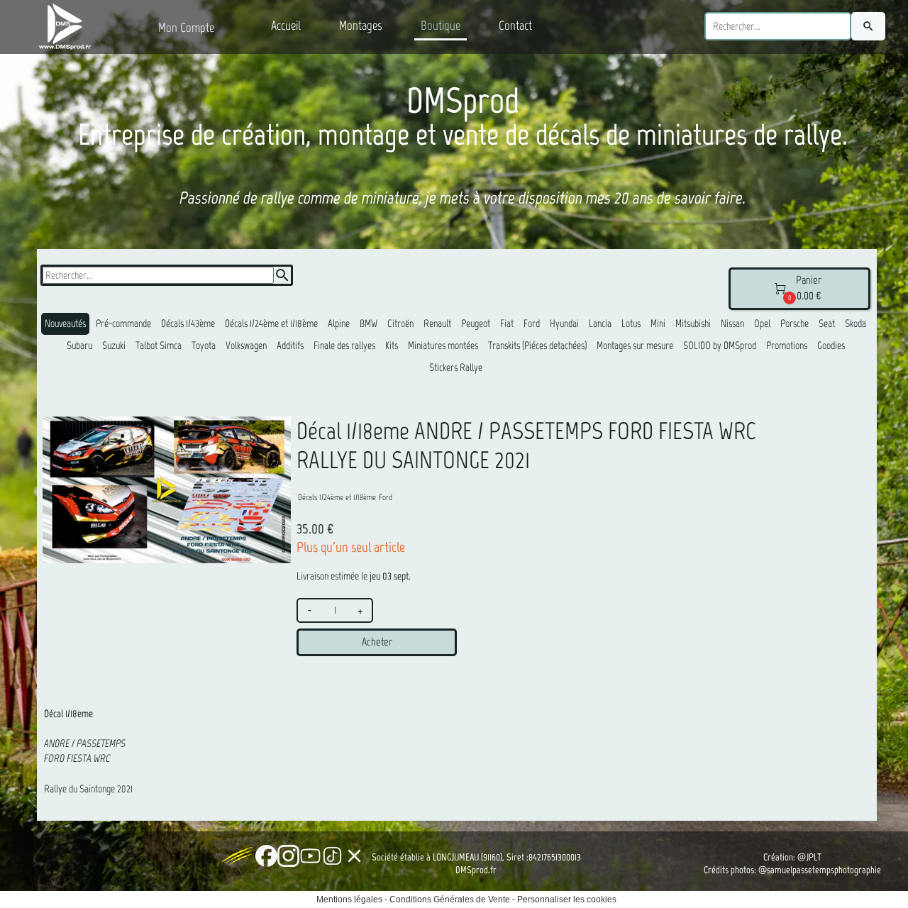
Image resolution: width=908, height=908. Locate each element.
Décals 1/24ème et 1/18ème (271, 323)
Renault (437, 323)
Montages (360, 25)
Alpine (339, 323)
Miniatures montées (443, 345)
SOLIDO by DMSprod (719, 345)
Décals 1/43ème (188, 323)
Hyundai (564, 323)
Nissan (732, 323)
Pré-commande (123, 323)
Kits (391, 345)
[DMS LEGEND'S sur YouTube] (310, 856)
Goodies (831, 345)
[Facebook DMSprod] (266, 856)
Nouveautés (65, 323)
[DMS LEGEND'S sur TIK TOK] (332, 856)
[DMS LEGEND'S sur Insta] (288, 856)
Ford (532, 323)
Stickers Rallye (455, 367)
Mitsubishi (693, 323)
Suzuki (114, 345)
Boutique (440, 25)
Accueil (286, 25)
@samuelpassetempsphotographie (819, 870)
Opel (762, 323)
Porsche (794, 323)
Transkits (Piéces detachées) (537, 345)
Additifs (290, 345)
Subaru (79, 345)
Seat (827, 323)
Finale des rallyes (344, 345)
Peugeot (475, 323)
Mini (657, 323)
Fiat (507, 323)
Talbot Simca (158, 345)
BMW (368, 323)
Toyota (204, 345)
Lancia (600, 323)
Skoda (855, 323)
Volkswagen (246, 345)
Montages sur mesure (635, 345)
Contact (515, 25)
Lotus (631, 323)
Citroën (400, 323)
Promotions (786, 345)
